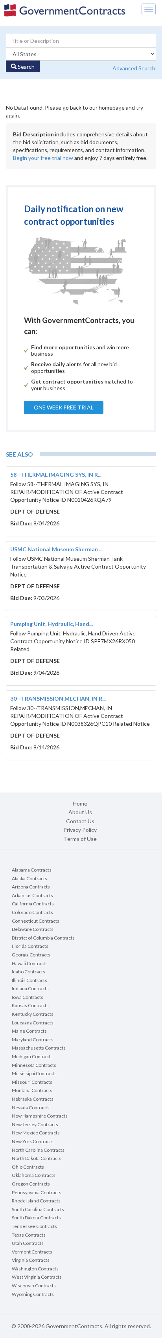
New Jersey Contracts (35, 1124)
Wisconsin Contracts (34, 1285)
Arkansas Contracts (32, 895)
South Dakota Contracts (36, 1218)
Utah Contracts (28, 1243)
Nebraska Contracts (32, 1099)
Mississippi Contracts (34, 1073)
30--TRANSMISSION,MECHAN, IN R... (58, 698)
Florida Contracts (30, 946)
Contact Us (80, 821)
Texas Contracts (29, 1235)
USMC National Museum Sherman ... (56, 549)
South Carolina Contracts (38, 1209)
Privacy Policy (80, 829)
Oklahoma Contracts (33, 1175)
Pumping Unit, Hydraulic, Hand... (51, 623)
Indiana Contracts (30, 988)
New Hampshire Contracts (40, 1116)
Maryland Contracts (32, 1040)
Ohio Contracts (28, 1167)
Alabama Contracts (32, 870)
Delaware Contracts (32, 929)
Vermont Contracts (32, 1252)
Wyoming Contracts (33, 1294)
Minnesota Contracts (34, 1065)
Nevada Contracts (31, 1107)
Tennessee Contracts (34, 1226)
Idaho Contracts (28, 972)
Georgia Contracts (31, 955)
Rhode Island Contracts (36, 1201)
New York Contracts (32, 1141)
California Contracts (33, 904)
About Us (80, 812)
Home (80, 803)
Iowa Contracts (27, 997)
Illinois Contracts (29, 980)
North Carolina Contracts (38, 1150)
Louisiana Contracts (32, 1023)
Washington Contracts (35, 1269)
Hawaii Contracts (30, 963)
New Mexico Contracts (36, 1133)
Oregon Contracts (31, 1184)
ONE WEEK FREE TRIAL (64, 407)
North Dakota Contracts (36, 1158)
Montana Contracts (32, 1090)
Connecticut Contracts (35, 921)
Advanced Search (133, 68)
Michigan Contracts (32, 1056)
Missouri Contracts (32, 1082)
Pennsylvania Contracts (36, 1192)
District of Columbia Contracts (43, 938)
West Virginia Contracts (37, 1277)
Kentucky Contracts (32, 1014)
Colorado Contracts (32, 912)
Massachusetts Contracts (39, 1048)
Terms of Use (80, 838)
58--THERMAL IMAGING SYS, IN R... (55, 474)
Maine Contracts (29, 1031)
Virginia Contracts (31, 1260)
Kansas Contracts (30, 1005)
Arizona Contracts (31, 887)
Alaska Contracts (29, 878)
